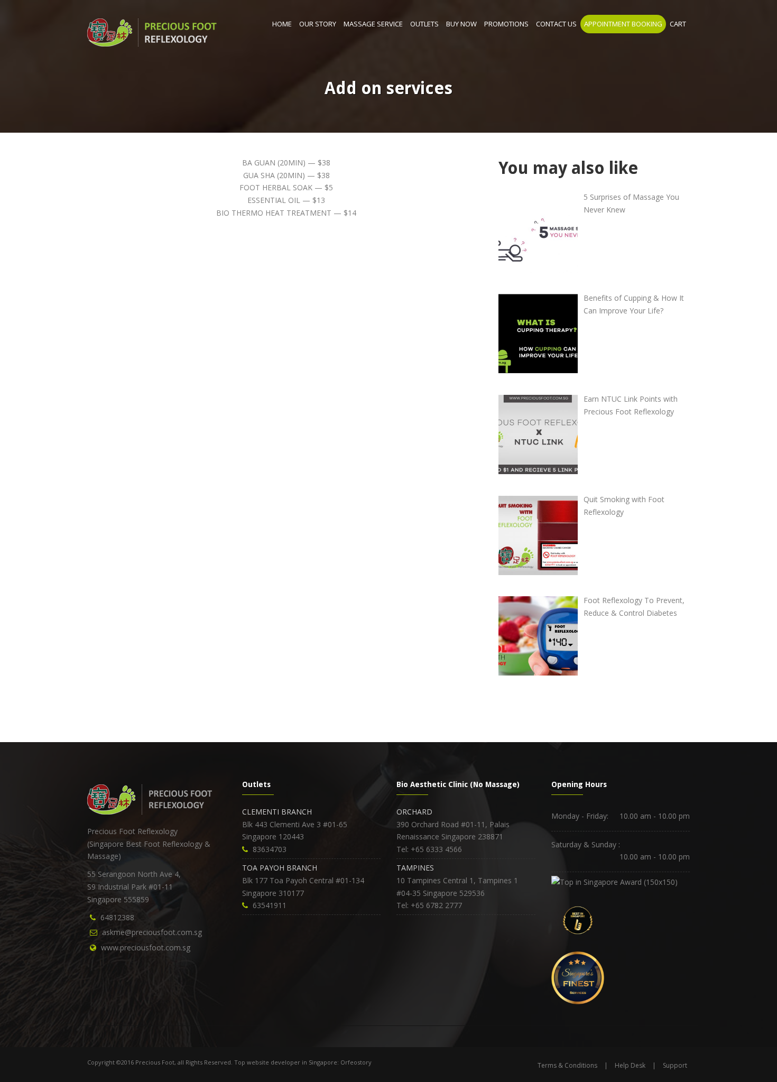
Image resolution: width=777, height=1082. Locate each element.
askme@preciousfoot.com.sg (152, 932)
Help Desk (630, 1065)
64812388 (117, 917)
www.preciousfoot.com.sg (145, 947)
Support (675, 1065)
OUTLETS (424, 24)
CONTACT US (556, 24)
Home (282, 24)
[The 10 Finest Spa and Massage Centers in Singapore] (577, 977)
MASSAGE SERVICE (373, 24)
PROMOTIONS (506, 24)
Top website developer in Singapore (285, 1062)
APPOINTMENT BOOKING (623, 24)
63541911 (269, 905)
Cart (678, 24)
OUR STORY (317, 24)
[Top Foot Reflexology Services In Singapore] (614, 881)
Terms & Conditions (567, 1065)
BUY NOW (461, 24)
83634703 (269, 849)
